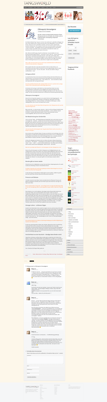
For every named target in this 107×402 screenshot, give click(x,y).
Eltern (26, 255)
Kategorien (70, 208)
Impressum (41, 398)
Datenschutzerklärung (43, 388)
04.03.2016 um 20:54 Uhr (34, 298)
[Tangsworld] (53, 3)
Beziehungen (77, 113)
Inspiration (70, 125)
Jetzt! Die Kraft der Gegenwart (76, 176)
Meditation (73, 130)
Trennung (75, 137)
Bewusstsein (71, 213)
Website (28, 373)
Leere (79, 128)
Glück (73, 120)
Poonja (77, 131)
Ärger (55, 254)
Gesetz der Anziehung (75, 118)
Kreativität (70, 127)
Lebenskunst (75, 128)
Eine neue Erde (74, 187)
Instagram (55, 388)
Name (28, 365)
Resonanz (74, 133)
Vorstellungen (59, 254)
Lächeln (70, 50)
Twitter (55, 392)
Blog (35, 7)
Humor (70, 123)
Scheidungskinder (72, 134)
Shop (47, 7)
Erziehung (44, 254)
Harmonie (77, 122)
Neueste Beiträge (71, 244)
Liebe (69, 130)
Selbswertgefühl (78, 136)
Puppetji (70, 133)
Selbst (77, 134)
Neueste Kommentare (72, 247)
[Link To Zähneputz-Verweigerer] (31, 33)
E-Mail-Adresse (29, 369)
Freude (74, 50)
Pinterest (55, 390)
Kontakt (54, 7)
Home (26, 7)
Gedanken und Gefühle (73, 219)
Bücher (43, 7)
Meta (69, 254)
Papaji (75, 131)
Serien (69, 242)
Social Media (70, 251)
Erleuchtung (70, 117)
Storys (38, 7)
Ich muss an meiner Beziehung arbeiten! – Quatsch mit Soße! (54, 24)
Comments (48, 31)
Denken (70, 115)
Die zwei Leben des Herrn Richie (76, 164)
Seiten (69, 240)
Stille (71, 137)
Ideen (76, 123)
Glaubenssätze (70, 120)
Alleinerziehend (39, 254)
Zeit (75, 141)
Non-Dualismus (72, 130)
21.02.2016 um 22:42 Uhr (34, 269)
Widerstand (52, 254)
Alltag (48, 254)
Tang (50, 7)
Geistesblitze (30, 7)
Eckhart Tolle (74, 115)
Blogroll (69, 249)
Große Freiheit (76, 53)
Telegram (55, 391)
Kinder (34, 254)
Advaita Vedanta (71, 110)
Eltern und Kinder (72, 217)
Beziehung (70, 215)
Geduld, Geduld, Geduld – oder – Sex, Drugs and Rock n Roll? (34, 24)
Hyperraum (73, 123)
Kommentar (29, 355)
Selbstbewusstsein (71, 136)
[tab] (74, 209)
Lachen (70, 53)
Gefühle (79, 117)
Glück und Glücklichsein (73, 221)
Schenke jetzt (71, 57)
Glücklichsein (72, 122)
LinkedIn (55, 389)
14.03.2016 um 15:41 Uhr (34, 332)
